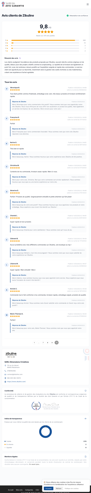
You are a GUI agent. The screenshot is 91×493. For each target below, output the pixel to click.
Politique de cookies (72, 488)
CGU (37, 490)
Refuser (58, 488)
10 (56, 342)
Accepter (49, 488)
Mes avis (19, 490)
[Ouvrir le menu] (87, 4)
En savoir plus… (34, 464)
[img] (20, 58)
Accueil (10, 490)
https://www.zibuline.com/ (16, 381)
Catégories (29, 490)
